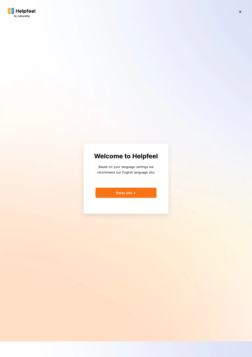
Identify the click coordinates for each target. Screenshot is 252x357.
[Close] (240, 12)
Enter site (126, 192)
